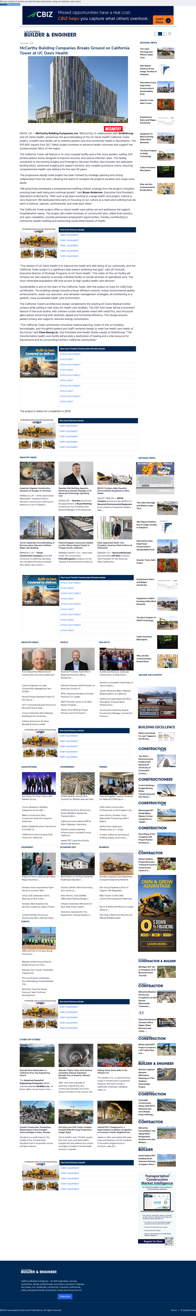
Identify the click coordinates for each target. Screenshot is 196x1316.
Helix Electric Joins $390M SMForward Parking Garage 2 (74, 897)
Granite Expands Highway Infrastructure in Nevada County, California (76, 832)
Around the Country (150, 675)
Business (104, 847)
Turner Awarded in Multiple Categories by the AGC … (35, 808)
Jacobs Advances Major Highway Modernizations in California (115, 692)
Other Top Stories (30, 1039)
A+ (164, 33)
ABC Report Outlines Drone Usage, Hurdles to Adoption (147, 525)
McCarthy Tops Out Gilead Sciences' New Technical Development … (34, 992)
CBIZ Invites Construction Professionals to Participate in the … (117, 808)
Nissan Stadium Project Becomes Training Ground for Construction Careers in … (148, 865)
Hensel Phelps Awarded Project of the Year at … (38, 698)
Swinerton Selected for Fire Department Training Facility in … (76, 913)
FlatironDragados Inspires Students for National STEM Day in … (116, 798)
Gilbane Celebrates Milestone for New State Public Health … (76, 905)
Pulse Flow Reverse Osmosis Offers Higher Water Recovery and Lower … (148, 1025)
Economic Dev (68, 847)
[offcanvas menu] (170, 33)
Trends (103, 767)
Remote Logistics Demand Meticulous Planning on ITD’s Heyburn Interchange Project (147, 1078)
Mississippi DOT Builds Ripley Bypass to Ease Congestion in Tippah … (146, 816)
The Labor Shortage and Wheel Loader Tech (146, 505)
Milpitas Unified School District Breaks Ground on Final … (36, 963)
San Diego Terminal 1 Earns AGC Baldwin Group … (37, 798)
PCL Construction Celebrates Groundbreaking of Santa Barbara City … (37, 981)
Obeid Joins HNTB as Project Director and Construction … (74, 711)
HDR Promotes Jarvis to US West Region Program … (76, 703)
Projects (104, 642)
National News (148, 42)
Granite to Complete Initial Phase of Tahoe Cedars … (116, 684)
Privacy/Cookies (188, 1310)
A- (156, 33)
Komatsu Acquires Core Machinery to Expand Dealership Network (116, 878)
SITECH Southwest (70, 354)
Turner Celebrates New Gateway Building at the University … (37, 714)
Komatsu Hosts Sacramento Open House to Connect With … (38, 889)
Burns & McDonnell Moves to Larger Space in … (117, 908)
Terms (174, 1310)
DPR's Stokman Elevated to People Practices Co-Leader (77, 695)
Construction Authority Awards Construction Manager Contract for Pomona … (116, 713)
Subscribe (65, 1296)
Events (25, 921)
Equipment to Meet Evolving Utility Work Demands (146, 601)
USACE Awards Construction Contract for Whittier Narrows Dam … (77, 799)
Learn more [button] (75, 1)
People (64, 642)
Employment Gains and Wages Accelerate (148, 120)
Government (67, 767)
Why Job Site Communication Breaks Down (147, 187)
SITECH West (66, 359)
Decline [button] (3, 4)
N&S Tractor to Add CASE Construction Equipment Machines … (116, 898)
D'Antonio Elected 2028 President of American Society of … (78, 687)
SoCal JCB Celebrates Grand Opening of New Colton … (35, 897)
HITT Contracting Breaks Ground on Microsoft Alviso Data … (39, 706)
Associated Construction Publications (25, 1310)
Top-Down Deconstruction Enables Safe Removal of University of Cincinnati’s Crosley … (146, 765)
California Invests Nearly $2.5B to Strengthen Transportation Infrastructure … (115, 702)
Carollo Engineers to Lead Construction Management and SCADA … (36, 688)
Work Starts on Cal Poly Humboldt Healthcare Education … (77, 878)
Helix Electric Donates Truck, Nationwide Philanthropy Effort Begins (114, 818)
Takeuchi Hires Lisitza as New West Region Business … (38, 878)
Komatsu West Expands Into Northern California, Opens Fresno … (38, 906)
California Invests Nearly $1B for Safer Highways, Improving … (76, 823)
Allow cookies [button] (13, 4)
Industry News (28, 457)
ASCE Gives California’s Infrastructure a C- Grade (111, 828)
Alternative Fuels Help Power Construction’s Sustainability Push (148, 88)
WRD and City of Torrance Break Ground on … (37, 952)
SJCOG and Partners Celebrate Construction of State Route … (114, 673)
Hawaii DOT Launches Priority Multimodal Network (75, 842)
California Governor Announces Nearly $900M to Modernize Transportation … (76, 813)
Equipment (27, 847)
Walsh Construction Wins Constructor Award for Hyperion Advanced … (37, 818)
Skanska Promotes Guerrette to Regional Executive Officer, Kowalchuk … (76, 674)
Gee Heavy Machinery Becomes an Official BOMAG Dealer (116, 916)
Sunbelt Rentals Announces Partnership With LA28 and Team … (38, 916)
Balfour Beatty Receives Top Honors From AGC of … (39, 828)
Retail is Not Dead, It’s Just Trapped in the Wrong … (147, 736)
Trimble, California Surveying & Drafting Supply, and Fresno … (114, 836)
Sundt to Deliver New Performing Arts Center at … (76, 889)
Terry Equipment (69, 235)
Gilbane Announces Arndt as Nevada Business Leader (35, 722)
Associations (29, 767)
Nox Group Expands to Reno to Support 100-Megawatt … (114, 889)
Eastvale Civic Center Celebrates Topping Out (37, 971)
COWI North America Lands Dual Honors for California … (37, 836)
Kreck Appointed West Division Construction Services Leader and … (38, 674)
